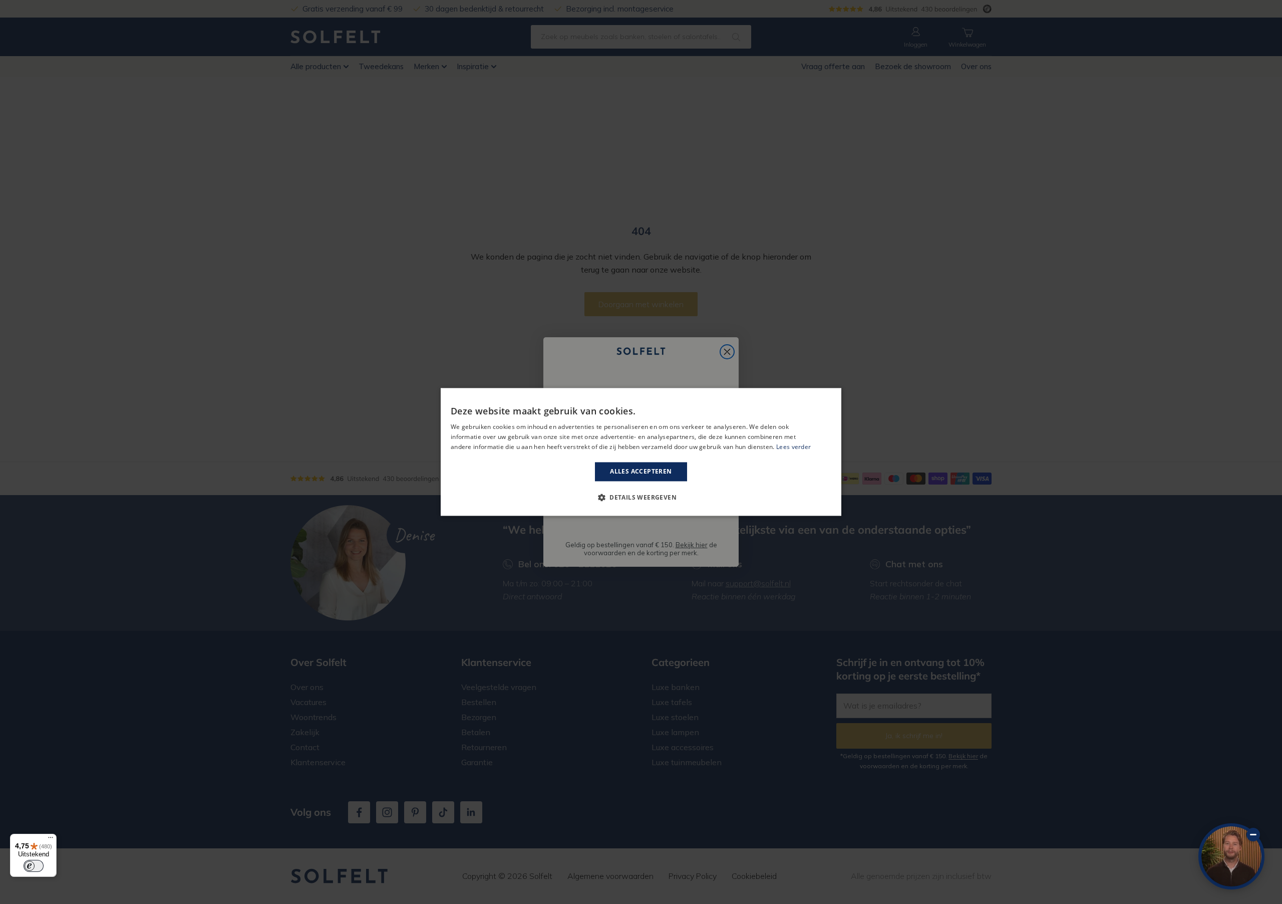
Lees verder (793, 446)
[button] (641, 498)
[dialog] (641, 452)
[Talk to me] (1231, 856)
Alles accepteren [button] (641, 471)
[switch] (34, 866)
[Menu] (51, 840)
